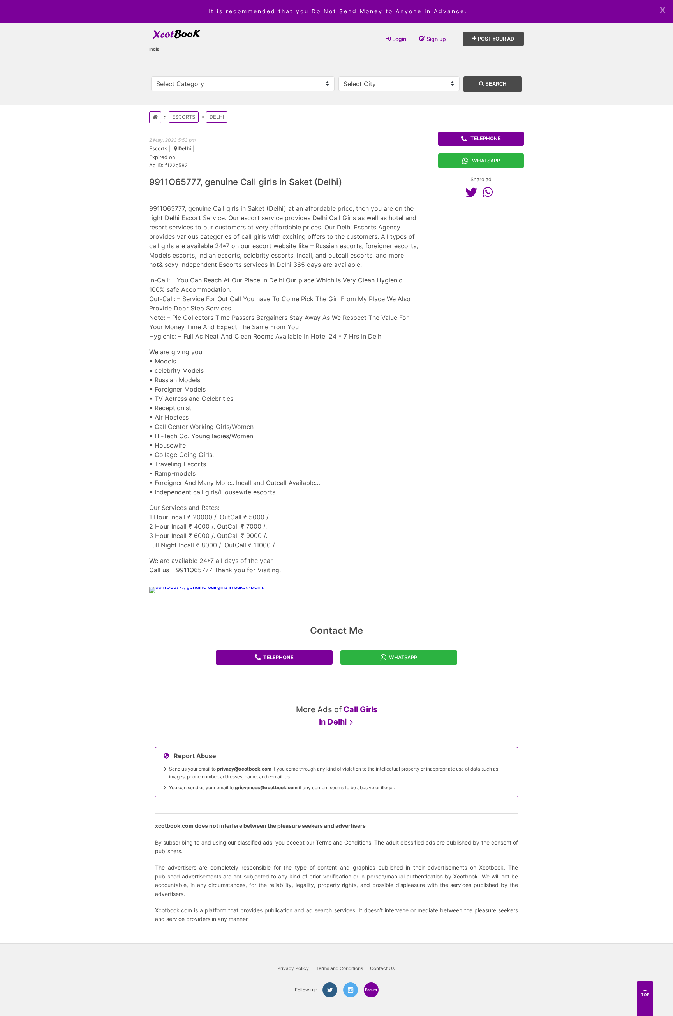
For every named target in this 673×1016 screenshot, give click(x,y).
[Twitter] (473, 192)
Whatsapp (486, 160)
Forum (371, 989)
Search (495, 84)
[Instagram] (350, 989)
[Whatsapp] (490, 192)
